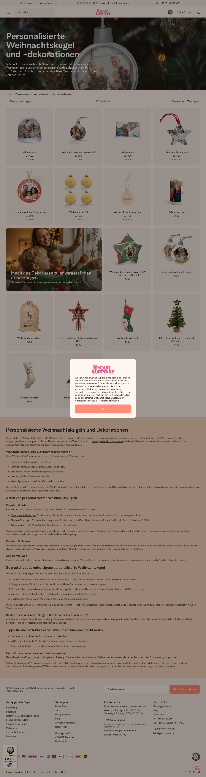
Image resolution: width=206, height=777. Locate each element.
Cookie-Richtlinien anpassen (104, 400)
